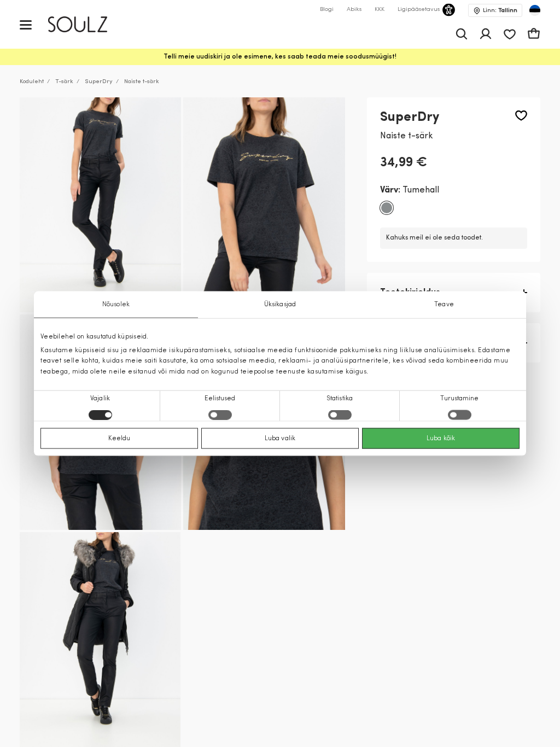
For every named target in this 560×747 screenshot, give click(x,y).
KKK (379, 10)
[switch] (220, 414)
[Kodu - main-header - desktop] (85, 24)
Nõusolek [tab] (116, 304)
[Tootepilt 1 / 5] (100, 205)
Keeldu (119, 438)
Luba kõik (441, 438)
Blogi (327, 10)
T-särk (64, 82)
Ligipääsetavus (419, 10)
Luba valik (280, 438)
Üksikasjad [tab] (280, 304)
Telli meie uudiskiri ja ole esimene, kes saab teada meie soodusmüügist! (280, 57)
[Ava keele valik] (534, 10)
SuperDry (99, 82)
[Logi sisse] (485, 33)
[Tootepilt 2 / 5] (264, 205)
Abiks (354, 10)
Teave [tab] (444, 304)
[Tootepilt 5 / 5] (100, 639)
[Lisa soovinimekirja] (521, 115)
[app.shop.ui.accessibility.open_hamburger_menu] (26, 24)
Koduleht (32, 82)
